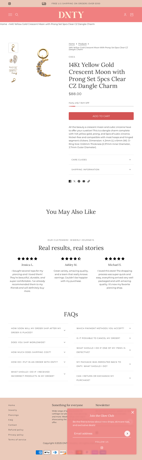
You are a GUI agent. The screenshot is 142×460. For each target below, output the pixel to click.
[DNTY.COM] (71, 14)
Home (3, 24)
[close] (132, 412)
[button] (89, 181)
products (82, 44)
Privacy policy (16, 435)
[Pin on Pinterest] (79, 181)
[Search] (17, 15)
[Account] (125, 15)
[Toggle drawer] (10, 14)
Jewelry (12, 410)
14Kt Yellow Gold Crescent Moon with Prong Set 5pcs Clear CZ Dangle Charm (52, 24)
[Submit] (127, 433)
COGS (72, 57)
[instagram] (9, 4)
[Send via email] (84, 181)
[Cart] (132, 15)
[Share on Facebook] (70, 181)
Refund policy (16, 430)
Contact (12, 425)
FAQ (10, 420)
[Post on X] (74, 181)
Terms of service (17, 439)
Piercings (13, 415)
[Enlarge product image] (43, 62)
